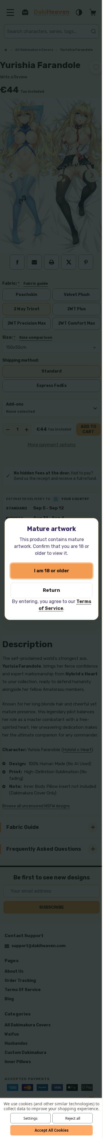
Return (49, 590)
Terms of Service (49, 608)
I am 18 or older (49, 570)
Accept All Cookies (49, 1130)
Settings (28, 1118)
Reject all (70, 1118)
